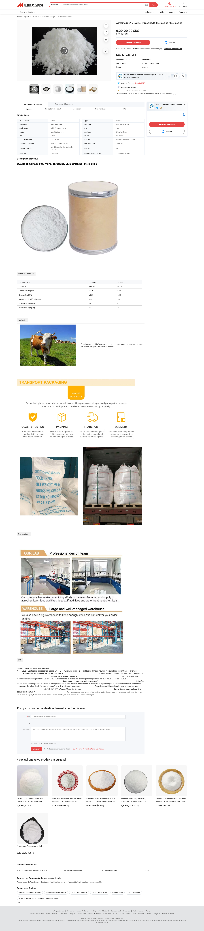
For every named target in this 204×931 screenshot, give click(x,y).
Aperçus (148, 911)
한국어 (122, 914)
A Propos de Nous (58, 911)
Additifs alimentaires (109, 870)
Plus (19, 902)
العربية (115, 914)
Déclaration (70, 911)
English (47, 914)
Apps (171, 12)
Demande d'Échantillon (173, 49)
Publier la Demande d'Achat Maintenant (88, 749)
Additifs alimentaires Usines (56, 892)
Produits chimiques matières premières (31, 870)
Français (72, 914)
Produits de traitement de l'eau (71, 870)
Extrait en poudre (134, 892)
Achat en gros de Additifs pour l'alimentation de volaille (39, 898)
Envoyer (36, 749)
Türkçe (149, 914)
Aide (162, 12)
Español (54, 914)
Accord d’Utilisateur (83, 911)
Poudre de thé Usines (99, 892)
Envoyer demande (133, 42)
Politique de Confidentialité (100, 911)
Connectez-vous (123, 93)
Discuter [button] (171, 42)
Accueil (19, 17)
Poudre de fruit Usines (79, 892)
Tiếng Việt (156, 914)
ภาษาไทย (141, 914)
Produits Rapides (138, 911)
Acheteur (148, 12)
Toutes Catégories (26, 12)
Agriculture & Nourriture (31, 17)
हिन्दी (134, 914)
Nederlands (107, 914)
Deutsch (98, 914)
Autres (146, 870)
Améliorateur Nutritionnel (65, 17)
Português (63, 914)
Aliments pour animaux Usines (30, 892)
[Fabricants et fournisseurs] (30, 4)
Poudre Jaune (117, 892)
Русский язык (81, 914)
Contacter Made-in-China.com (120, 911)
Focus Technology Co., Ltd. (101, 918)
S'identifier (183, 6)
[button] (136, 109)
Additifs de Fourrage (48, 17)
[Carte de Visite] (184, 114)
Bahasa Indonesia (168, 914)
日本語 (128, 914)
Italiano (90, 914)
